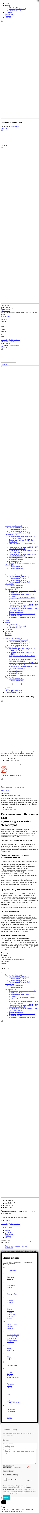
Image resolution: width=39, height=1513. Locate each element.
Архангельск (11, 1270)
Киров (9, 1312)
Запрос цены (5, 790)
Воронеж (10, 1287)
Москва (10, 1328)
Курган (9, 1318)
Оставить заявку (6, 1227)
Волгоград (11, 1285)
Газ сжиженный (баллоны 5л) (19, 527)
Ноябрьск (10, 1342)
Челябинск (11, 1411)
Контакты (8, 17)
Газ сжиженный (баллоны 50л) (19, 533)
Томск (9, 1386)
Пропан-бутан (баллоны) (17, 9)
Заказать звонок (6, 305)
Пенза (9, 1357)
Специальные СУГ (15, 10)
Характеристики (10, 809)
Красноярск (11, 1316)
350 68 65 (6, 307)
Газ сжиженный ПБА (16, 568)
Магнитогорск (12, 1324)
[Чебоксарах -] (5, 311)
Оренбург (10, 1350)
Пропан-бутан (13, 7)
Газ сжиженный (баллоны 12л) (19, 529)
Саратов (10, 1374)
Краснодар (11, 1314)
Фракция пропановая (16, 559)
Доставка (8, 16)
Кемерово (10, 1311)
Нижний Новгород (13, 1335)
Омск (9, 1348)
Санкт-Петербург (13, 1377)
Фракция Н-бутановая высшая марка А (22, 563)
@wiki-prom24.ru (10, 340)
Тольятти (10, 1384)
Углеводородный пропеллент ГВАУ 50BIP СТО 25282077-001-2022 (23, 551)
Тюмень (10, 1387)
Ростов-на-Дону (12, 1365)
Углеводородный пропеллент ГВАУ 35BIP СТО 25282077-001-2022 (23, 548)
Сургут (9, 1375)
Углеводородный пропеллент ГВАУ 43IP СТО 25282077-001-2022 (23, 555)
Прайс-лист (9, 12)
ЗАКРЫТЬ (6, 1498)
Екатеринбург (12, 1294)
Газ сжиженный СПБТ (16, 566)
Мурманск (10, 1326)
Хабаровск (11, 1401)
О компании (9, 14)
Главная (7, 3)
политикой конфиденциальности (17, 1488)
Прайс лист (9, 1232)
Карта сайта (9, 1248)
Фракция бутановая (15, 561)
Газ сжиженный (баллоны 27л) (19, 531)
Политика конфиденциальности (16, 1246)
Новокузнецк (11, 1338)
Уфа (8, 1394)
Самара (9, 1372)
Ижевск (10, 1300)
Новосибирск (12, 1340)
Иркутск (10, 1302)
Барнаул (10, 1279)
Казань (9, 1309)
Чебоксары (15, 126)
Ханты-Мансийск (13, 1402)
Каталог (7, 5)
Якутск (9, 1418)
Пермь (9, 1359)
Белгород (10, 1277)
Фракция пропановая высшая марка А (22, 557)
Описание (8, 807)
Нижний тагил (12, 1336)
